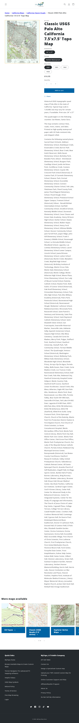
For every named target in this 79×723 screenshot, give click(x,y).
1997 (48, 67)
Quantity (47, 80)
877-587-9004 (45, 660)
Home (7, 13)
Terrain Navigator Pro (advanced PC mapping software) (17, 672)
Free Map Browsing (11, 695)
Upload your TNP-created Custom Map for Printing (56, 674)
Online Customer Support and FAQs (53, 680)
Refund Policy (10, 686)
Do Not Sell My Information (51, 697)
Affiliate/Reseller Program (50, 684)
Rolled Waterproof (53, 60)
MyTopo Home (10, 660)
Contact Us (45, 664)
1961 (65, 67)
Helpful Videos (10, 678)
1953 (48, 72)
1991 (56, 67)
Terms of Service (11, 691)
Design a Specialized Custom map (53, 668)
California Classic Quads (36, 13)
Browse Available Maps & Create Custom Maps (19, 665)
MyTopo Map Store (42, 719)
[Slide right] (44, 641)
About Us (44, 688)
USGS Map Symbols (11, 682)
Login (7, 699)
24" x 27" (49, 52)
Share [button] (49, 96)
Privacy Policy (46, 693)
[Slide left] (35, 641)
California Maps (18, 13)
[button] (6, 4)
